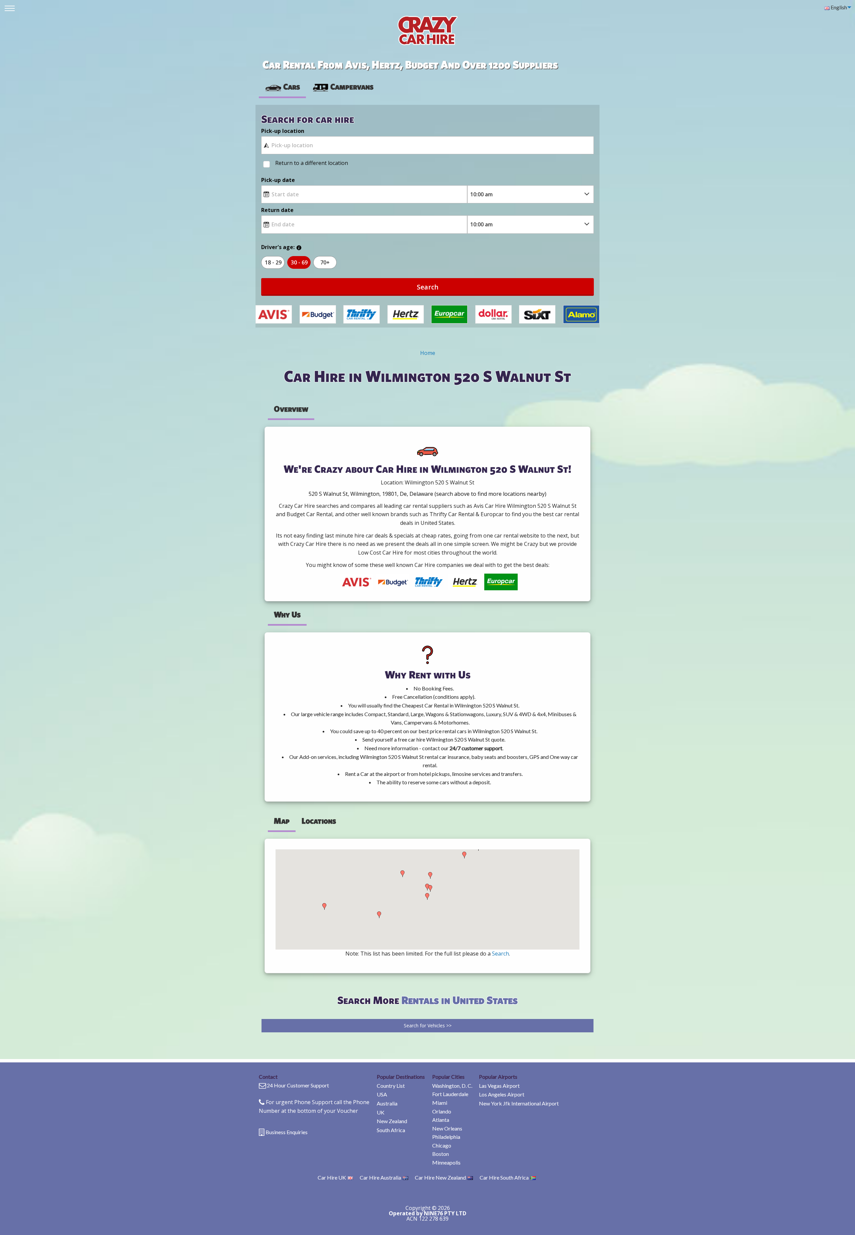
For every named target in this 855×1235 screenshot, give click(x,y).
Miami (439, 1102)
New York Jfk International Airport (519, 1103)
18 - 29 (273, 262)
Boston (440, 1154)
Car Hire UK (332, 1177)
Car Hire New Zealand (440, 1177)
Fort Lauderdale (450, 1094)
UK (380, 1112)
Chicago (441, 1145)
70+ (325, 262)
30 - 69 (299, 262)
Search (428, 286)
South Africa (391, 1130)
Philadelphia (446, 1137)
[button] (324, 906)
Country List (391, 1085)
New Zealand (392, 1121)
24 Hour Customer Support (298, 1085)
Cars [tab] (291, 86)
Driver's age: (278, 247)
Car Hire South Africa (504, 1177)
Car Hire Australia (380, 1177)
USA (382, 1094)
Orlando (441, 1111)
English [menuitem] (838, 7)
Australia (387, 1103)
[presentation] (342, 87)
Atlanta (440, 1119)
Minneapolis (446, 1162)
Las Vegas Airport (499, 1085)
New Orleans (447, 1128)
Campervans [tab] (351, 86)
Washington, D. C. (452, 1085)
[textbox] (427, 145)
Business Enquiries (287, 1132)
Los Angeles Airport (501, 1094)
